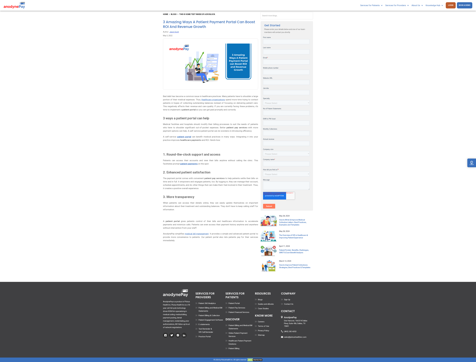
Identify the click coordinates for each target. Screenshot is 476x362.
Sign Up (287, 299)
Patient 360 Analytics (207, 303)
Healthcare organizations (213, 99)
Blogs (260, 299)
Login (450, 5)
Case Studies (263, 308)
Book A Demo (464, 5)
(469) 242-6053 (290, 331)
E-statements (204, 324)
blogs (174, 14)
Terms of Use (263, 326)
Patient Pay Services (237, 308)
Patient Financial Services (239, 312)
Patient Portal (234, 303)
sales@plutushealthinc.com (295, 337)
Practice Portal (205, 336)
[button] (372, 5)
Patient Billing (234, 348)
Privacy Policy (263, 330)
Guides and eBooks (266, 304)
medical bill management (196, 233)
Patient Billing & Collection (209, 315)
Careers (261, 322)
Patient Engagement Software (211, 320)
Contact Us (288, 304)
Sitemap (261, 335)
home (165, 14)
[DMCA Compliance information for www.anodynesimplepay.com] (255, 360)
